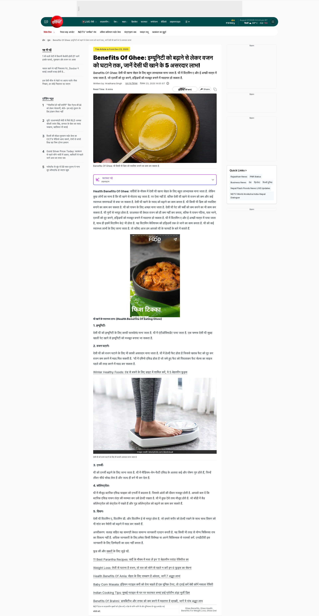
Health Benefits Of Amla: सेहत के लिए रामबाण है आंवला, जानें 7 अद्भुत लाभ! (136, 576)
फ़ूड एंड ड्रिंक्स (131, 83)
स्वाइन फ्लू (144, 32)
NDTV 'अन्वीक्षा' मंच (87, 32)
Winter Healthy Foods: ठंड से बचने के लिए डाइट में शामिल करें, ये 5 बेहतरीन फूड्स (140, 372)
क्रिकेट (134, 21)
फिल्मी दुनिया (267, 182)
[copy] (215, 89)
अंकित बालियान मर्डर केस (110, 32)
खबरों (109, 551)
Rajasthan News (239, 176)
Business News (238, 182)
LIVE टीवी (90, 21)
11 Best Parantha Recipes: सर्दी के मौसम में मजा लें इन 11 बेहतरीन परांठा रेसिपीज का (141, 559)
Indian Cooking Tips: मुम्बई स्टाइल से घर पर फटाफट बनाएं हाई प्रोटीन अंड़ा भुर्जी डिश (141, 592)
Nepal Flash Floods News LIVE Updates (250, 188)
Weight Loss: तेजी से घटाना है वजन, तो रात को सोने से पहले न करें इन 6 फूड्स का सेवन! (142, 567)
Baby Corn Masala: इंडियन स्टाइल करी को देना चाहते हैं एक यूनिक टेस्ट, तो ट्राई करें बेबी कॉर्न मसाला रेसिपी (153, 584)
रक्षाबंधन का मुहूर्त (159, 32)
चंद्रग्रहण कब (130, 32)
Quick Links (237, 170)
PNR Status (255, 176)
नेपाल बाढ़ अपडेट (67, 32)
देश (115, 21)
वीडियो (163, 21)
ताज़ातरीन (104, 21)
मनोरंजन (154, 21)
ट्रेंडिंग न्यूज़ (47, 98)
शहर (124, 21)
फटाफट (144, 21)
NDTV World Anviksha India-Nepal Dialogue (248, 196)
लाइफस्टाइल (175, 21)
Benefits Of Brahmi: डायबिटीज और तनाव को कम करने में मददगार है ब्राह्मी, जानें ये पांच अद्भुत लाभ (148, 601)
